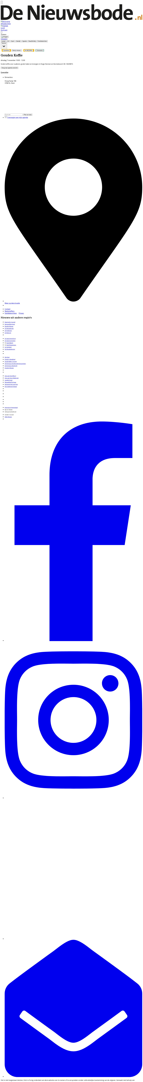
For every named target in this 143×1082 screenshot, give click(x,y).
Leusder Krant (8, 380)
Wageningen (12, 345)
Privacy (21, 313)
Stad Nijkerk (10, 343)
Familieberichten (11, 313)
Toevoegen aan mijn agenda (17, 117)
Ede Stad (7, 357)
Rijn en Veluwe (8, 410)
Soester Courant (9, 415)
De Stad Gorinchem (10, 341)
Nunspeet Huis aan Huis (11, 384)
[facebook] (73, 640)
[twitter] (73, 939)
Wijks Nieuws (8, 417)
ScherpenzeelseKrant (10, 412)
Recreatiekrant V (9, 386)
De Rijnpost (8, 333)
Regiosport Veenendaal (11, 407)
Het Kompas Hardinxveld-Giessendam (15, 364)
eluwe (15, 386)
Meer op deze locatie (12, 303)
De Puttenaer (8, 331)
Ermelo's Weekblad (10, 359)
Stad (8, 345)
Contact (7, 309)
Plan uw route (28, 114)
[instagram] (73, 798)
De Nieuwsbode (9, 328)
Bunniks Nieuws (9, 326)
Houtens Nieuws (9, 368)
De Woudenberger (10, 349)
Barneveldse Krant (10, 324)
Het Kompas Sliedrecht (11, 366)
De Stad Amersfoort (10, 338)
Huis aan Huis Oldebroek (11, 378)
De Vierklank (8, 347)
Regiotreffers (9, 311)
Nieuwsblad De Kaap (10, 382)
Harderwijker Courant (11, 361)
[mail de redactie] (73, 1076)
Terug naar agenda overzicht (10, 68)
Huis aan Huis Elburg (10, 376)
